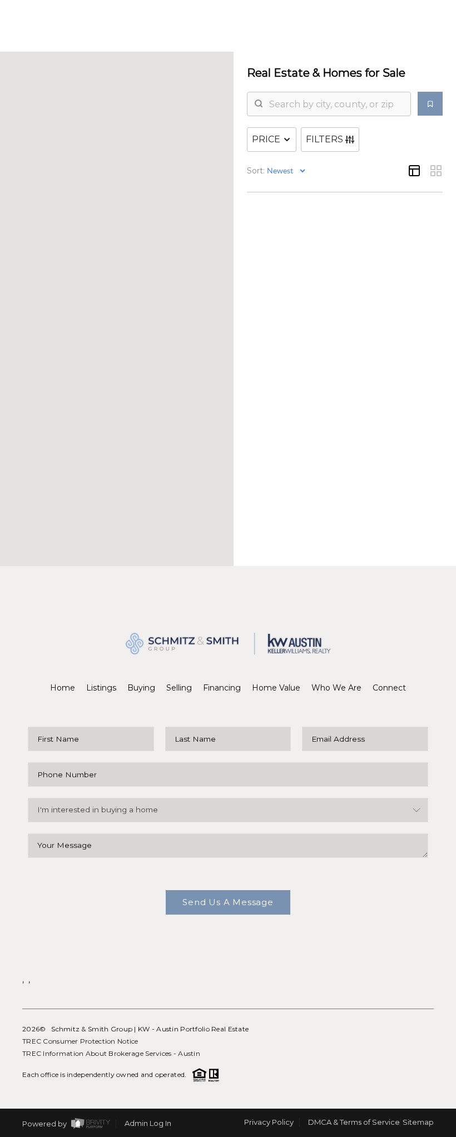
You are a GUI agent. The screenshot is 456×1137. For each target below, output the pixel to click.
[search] (336, 104)
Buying (141, 688)
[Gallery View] (436, 170)
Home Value (276, 688)
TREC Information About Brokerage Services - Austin (111, 1053)
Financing (222, 688)
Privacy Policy (269, 1122)
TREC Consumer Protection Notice (80, 1041)
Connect (389, 688)
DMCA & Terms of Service (354, 1122)
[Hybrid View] (414, 170)
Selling (179, 688)
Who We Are (336, 688)
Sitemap (418, 1122)
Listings (101, 688)
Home (62, 688)
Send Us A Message (228, 902)
